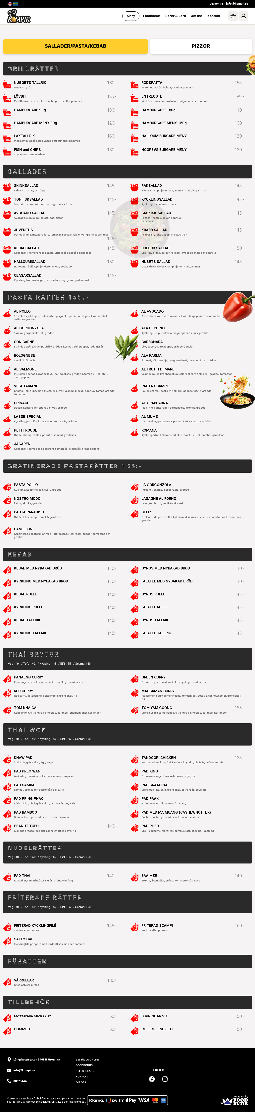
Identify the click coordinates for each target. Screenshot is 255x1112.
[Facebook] (152, 1079)
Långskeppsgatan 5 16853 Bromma (36, 1059)
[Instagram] (165, 1079)
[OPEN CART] (233, 16)
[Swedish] (16, 3)
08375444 (216, 3)
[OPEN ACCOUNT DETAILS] (243, 16)
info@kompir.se (237, 3)
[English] (10, 3)
